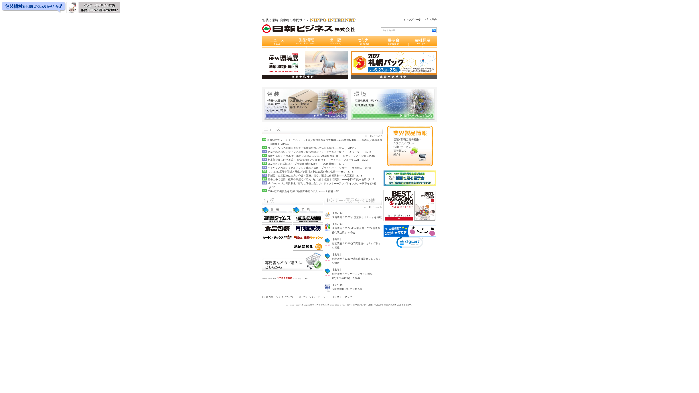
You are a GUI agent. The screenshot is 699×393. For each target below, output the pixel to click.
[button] (410, 243)
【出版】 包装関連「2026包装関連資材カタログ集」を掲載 (356, 243)
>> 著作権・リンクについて (278, 296)
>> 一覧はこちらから (374, 136)
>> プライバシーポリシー (313, 296)
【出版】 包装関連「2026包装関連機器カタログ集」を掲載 (356, 258)
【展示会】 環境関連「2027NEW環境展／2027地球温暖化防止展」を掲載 (356, 228)
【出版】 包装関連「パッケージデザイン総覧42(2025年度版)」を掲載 (352, 273)
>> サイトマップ (342, 296)
